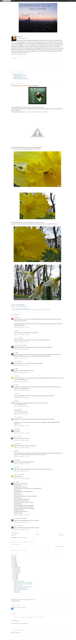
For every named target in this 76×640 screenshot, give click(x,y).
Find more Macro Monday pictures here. (19, 306)
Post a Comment (14, 532)
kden (15, 384)
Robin (15, 317)
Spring (48, 309)
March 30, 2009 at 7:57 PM (21, 456)
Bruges (23, 309)
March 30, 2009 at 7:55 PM (21, 447)
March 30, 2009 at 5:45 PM (21, 397)
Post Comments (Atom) (22, 537)
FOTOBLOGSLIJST (15, 601)
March (15, 579)
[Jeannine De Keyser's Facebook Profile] (12, 609)
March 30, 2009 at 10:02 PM (22, 478)
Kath (15, 451)
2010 (14, 564)
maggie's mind (17, 337)
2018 (14, 558)
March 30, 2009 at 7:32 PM (21, 433)
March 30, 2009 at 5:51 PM (21, 406)
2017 (14, 559)
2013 (14, 560)
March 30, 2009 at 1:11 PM (21, 327)
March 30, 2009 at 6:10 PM (21, 413)
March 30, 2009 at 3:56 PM (21, 357)
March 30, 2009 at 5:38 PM (21, 390)
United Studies (17, 417)
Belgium (18, 309)
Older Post (61, 534)
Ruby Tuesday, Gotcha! (19, 581)
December (16, 567)
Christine (16, 459)
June (15, 575)
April (15, 578)
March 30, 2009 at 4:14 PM (21, 365)
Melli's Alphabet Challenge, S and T (21, 589)
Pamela (15, 429)
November (16, 568)
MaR (15, 401)
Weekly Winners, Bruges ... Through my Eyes (23, 583)
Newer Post (13, 534)
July (15, 574)
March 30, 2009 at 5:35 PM (21, 381)
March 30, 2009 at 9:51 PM (21, 471)
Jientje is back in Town (18, 74)
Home (37, 534)
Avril (15, 352)
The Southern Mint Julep (19, 518)
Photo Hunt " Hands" (18, 585)
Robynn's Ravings (18, 474)
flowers (28, 309)
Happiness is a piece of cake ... (20, 77)
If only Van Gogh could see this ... (21, 75)
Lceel (15, 376)
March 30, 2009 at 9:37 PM (21, 463)
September (16, 571)
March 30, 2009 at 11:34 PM (21, 514)
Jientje (20, 36)
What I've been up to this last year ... (21, 78)
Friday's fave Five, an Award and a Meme (22, 586)
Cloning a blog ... (17, 592)
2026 (14, 556)
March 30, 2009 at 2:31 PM (21, 334)
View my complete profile (19, 54)
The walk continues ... (18, 76)
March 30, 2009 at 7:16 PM (21, 425)
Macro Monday (16, 304)
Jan (14, 368)
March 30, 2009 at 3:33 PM (21, 349)
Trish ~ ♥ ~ (16, 436)
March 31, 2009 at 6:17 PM (21, 529)
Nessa (15, 467)
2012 (14, 562)
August (15, 573)
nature (43, 309)
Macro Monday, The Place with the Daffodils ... (23, 582)
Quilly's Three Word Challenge (20, 588)
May (15, 577)
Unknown (16, 443)
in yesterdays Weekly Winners (30, 111)
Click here (42, 111)
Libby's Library (17, 525)
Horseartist (16, 361)
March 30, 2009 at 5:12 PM (21, 372)
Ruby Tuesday (17, 590)
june (15, 330)
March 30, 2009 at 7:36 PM (21, 440)
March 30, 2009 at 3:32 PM (21, 341)
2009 (14, 566)
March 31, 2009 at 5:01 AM (21, 522)
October (15, 570)
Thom (15, 393)
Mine (15, 404)
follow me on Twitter (59, 546)
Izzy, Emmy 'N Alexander (19, 345)
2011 (14, 563)
